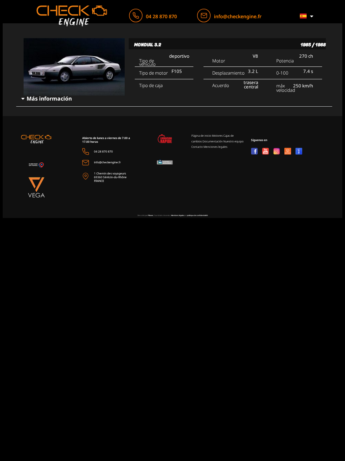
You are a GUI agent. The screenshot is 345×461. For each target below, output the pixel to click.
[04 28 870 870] (136, 15)
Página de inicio (201, 135)
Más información (49, 98)
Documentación (212, 141)
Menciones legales (215, 146)
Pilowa (150, 215)
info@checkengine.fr (237, 16)
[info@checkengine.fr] (204, 15)
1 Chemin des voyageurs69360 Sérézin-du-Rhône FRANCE (110, 177)
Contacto (197, 146)
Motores (217, 135)
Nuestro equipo (233, 141)
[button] (174, 99)
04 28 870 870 (161, 16)
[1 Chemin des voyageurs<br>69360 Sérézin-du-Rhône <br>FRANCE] (85, 176)
